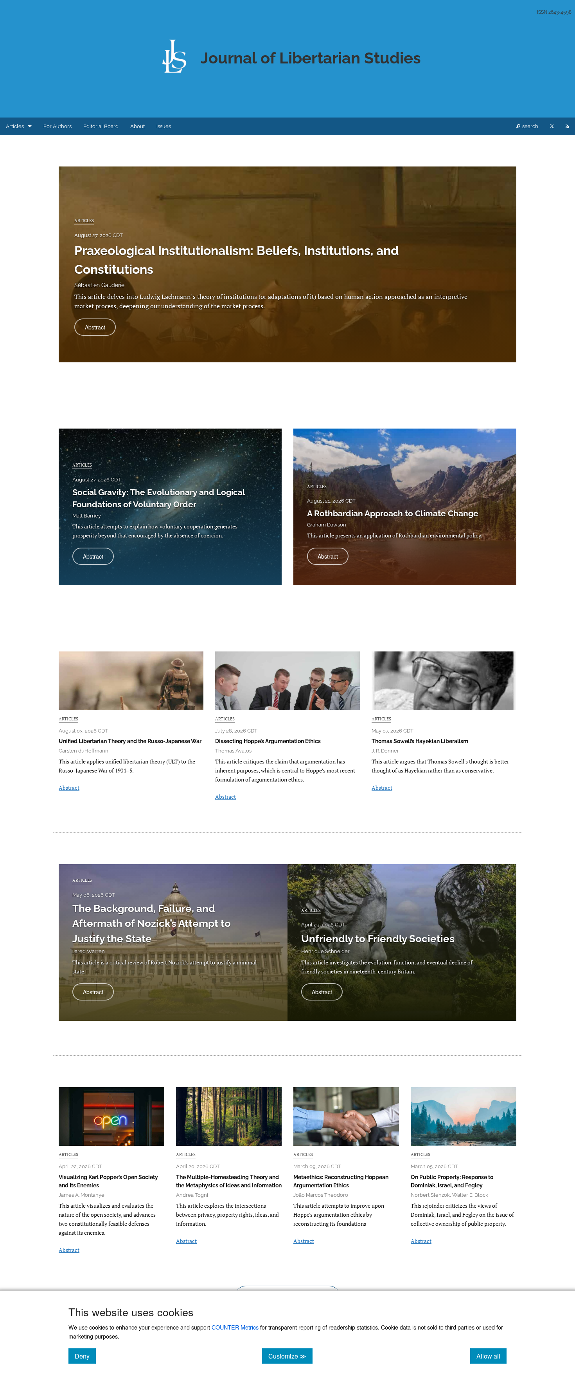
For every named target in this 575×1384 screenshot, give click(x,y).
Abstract (100, 329)
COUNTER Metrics (235, 1327)
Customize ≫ (290, 1355)
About (137, 126)
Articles (15, 126)
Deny (85, 1355)
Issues (163, 126)
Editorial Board (101, 126)
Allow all (491, 1355)
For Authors (57, 126)
